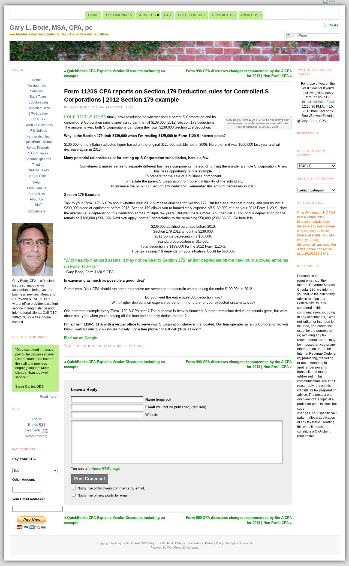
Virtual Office (38, 176)
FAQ (36, 182)
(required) (158, 399)
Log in (36, 419)
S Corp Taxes (38, 153)
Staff (38, 205)
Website (151, 415)
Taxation (38, 165)
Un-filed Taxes (38, 170)
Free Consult (36, 188)
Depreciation (81, 346)
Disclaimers (36, 211)
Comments (36, 430)
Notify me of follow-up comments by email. (111, 488)
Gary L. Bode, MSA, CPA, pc (51, 27)
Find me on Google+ (81, 338)
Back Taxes (38, 97)
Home (36, 80)
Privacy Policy (214, 543)
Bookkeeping (38, 102)
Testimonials (36, 85)
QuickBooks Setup (38, 142)
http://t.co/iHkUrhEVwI (318, 102)
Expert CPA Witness (38, 125)
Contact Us (36, 194)
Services (36, 91)
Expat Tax (38, 119)
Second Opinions (38, 159)
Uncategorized (111, 346)
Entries (37, 425)
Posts (333, 25)
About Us (36, 199)
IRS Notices (38, 131)
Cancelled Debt (38, 108)
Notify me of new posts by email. (103, 495)
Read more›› (49, 396)
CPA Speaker (38, 113)
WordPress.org (36, 436)
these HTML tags (106, 469)
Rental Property (38, 148)
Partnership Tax (38, 136)
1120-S (139, 346)
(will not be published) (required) (175, 407)
